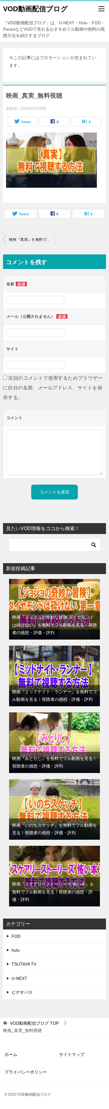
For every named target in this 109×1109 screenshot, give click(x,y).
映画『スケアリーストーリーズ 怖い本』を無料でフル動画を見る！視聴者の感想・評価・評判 (53, 892)
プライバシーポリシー (26, 1072)
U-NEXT (19, 978)
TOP (34, 1023)
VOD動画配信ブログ (35, 9)
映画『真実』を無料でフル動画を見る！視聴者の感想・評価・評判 (31, 239)
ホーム (11, 1054)
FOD (16, 936)
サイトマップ (71, 1054)
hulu (16, 950)
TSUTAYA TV (24, 964)
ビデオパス (22, 992)
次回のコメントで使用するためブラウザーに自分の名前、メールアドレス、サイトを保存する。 (53, 387)
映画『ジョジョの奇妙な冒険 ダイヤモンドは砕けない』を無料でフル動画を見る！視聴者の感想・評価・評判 (54, 625)
